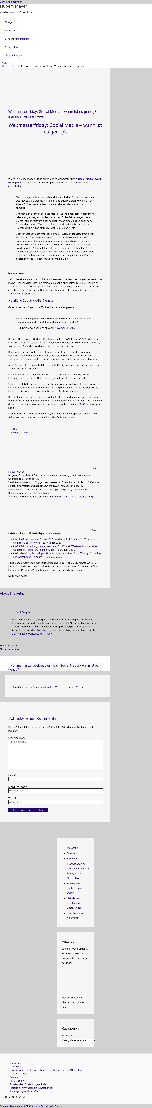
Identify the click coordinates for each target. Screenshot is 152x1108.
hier (64, 1007)
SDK (38, 478)
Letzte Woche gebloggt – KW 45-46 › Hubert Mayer (54, 687)
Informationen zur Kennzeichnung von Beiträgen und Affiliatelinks (46, 1070)
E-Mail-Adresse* (17, 786)
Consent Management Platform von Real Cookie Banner (31, 1106)
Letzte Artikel (20, 432)
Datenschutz (73, 853)
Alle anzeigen (54, 533)
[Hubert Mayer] (23, 465)
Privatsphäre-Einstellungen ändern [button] (74, 888)
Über (16, 429)
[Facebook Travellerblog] (24, 1097)
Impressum (72, 848)
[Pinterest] (16, 1097)
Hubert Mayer (13, 6)
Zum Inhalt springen (11, 1)
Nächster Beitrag (11, 649)
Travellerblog (41, 493)
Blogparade (14, 116)
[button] (4, 63)
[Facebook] (13, 1097)
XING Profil (85, 404)
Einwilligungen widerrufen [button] (24, 1091)
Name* (12, 775)
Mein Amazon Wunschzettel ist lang (72, 496)
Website (12, 798)
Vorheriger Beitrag (11, 645)
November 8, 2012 (65, 328)
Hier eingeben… (17, 737)
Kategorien (68, 1035)
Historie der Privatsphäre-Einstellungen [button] (74, 903)
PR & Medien (17, 1080)
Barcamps (71, 858)
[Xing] (20, 1097)
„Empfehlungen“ (19, 1073)
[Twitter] (9, 1097)
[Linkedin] (6, 1097)
